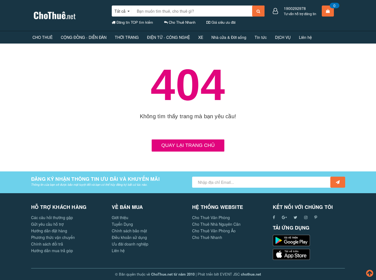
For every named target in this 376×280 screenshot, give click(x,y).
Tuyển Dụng (122, 224)
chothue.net (251, 274)
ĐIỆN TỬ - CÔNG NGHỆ (168, 37)
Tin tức (261, 37)
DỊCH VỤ (283, 37)
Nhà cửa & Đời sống (228, 37)
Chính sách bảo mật (129, 230)
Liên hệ (305, 37)
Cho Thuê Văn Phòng (211, 217)
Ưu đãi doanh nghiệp (130, 244)
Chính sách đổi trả (47, 244)
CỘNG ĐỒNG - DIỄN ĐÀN (84, 37)
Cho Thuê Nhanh (207, 237)
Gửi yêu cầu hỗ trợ (47, 224)
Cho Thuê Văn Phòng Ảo (214, 230)
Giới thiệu (120, 217)
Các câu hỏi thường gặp (52, 217)
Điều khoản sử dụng (129, 237)
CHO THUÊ (42, 37)
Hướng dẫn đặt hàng (49, 230)
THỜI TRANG (127, 37)
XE (200, 37)
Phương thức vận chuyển (53, 237)
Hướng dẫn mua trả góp (52, 250)
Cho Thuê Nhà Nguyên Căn (216, 224)
